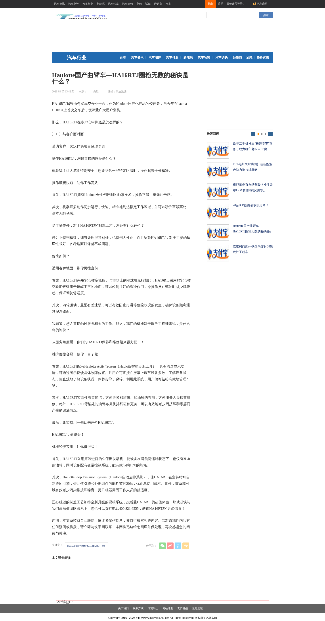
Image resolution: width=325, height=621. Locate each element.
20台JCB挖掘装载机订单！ (251, 205)
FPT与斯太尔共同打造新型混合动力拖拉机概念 (252, 167)
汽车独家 (113, 3)
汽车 (168, 3)
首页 (123, 57)
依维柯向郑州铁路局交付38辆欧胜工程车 (253, 249)
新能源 (101, 3)
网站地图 (167, 608)
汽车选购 (127, 3)
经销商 (158, 3)
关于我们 (123, 608)
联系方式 (138, 608)
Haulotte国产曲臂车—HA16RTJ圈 (86, 546)
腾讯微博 (178, 545)
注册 (220, 3)
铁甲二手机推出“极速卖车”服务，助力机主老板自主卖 (253, 146)
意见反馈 (197, 608)
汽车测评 (73, 3)
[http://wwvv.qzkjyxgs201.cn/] (81, 20)
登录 (210, 3)
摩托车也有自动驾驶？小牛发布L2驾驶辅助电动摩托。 (253, 187)
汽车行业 (87, 3)
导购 (139, 3)
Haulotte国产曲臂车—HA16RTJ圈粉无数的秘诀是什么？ (253, 229)
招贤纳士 (153, 608)
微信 (162, 545)
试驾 (148, 3)
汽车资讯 (59, 3)
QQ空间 (185, 545)
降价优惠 (263, 57)
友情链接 (182, 608)
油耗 (249, 57)
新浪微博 (170, 545)
